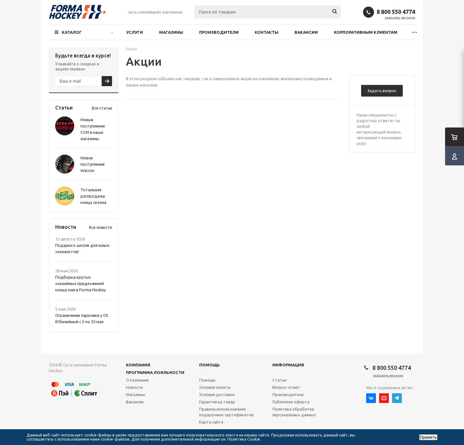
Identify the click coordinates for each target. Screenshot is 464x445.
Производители (219, 32)
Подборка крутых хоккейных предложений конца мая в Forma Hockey (80, 283)
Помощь (209, 365)
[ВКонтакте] (371, 398)
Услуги (134, 32)
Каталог (72, 32)
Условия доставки (217, 394)
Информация (288, 365)
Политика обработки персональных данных (294, 412)
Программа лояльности (155, 372)
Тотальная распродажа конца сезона (93, 196)
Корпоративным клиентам (365, 32)
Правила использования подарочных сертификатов (226, 412)
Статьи (279, 380)
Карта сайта (211, 422)
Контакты (266, 32)
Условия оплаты (215, 387)
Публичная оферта (290, 402)
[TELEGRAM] (397, 398)
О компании (137, 380)
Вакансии (306, 32)
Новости (134, 387)
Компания (138, 365)
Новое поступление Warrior (92, 164)
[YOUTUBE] (384, 398)
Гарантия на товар (217, 402)
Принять (428, 437)
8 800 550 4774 (396, 12)
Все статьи (102, 108)
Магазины (171, 32)
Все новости (100, 227)
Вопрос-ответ (286, 387)
